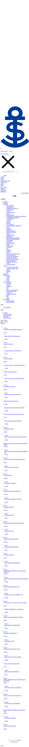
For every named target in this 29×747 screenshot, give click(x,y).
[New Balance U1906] (4, 638)
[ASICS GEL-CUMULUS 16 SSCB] (4, 496)
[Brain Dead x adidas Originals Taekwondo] (4, 406)
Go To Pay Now (4, 153)
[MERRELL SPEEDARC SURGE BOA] (4, 608)
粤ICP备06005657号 (14, 741)
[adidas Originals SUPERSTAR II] (4, 560)
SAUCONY (4, 190)
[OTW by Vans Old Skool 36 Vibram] (4, 419)
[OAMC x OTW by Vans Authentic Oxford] (4, 364)
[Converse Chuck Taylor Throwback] (4, 349)
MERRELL (3, 191)
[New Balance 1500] (4, 528)
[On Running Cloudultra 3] (4, 480)
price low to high (8, 315)
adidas (2, 183)
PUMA (2, 185)
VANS (2, 179)
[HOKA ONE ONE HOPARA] (4, 544)
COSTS (2, 177)
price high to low (8, 314)
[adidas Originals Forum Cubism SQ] (4, 391)
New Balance (4, 182)
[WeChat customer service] (13, 735)
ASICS (2, 178)
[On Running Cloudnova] (4, 715)
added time (6, 316)
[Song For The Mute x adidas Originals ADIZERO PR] (4, 448)
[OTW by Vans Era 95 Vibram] (4, 464)
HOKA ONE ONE (5, 181)
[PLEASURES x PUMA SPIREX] (4, 700)
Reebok (2, 189)
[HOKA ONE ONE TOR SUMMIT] (4, 654)
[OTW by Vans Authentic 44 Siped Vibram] (4, 377)
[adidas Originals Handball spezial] (4, 334)
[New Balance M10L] (4, 512)
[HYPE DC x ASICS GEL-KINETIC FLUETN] (4, 434)
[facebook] (18, 735)
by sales (5, 312)
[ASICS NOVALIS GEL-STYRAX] (4, 684)
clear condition (24, 193)
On (1, 186)
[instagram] (15, 735)
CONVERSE (4, 187)
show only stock (7, 318)
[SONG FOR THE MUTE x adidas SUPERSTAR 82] (4, 576)
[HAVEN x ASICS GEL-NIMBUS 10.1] (4, 592)
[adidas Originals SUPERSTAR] (4, 669)
